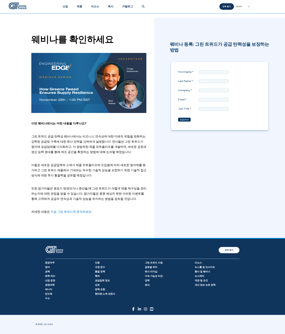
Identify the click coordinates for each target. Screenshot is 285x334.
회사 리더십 (151, 271)
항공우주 (50, 262)
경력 (147, 280)
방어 (47, 267)
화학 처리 (50, 276)
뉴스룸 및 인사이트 (205, 267)
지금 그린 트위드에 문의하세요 (71, 211)
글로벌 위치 (151, 267)
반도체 (48, 293)
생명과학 (50, 284)
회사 (110, 6)
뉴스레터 (199, 276)
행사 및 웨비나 (202, 271)
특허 (97, 276)
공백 (47, 271)
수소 (47, 298)
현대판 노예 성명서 (105, 293)
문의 (147, 284)
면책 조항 (100, 289)
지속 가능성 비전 (154, 276)
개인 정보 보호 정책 (205, 284)
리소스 (95, 6)
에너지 (48, 289)
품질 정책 (100, 271)
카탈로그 (127, 6)
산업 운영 (50, 280)
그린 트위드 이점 (154, 262)
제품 (79, 6)
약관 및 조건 (201, 280)
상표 (97, 284)
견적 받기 (227, 6)
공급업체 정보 (102, 280)
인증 (97, 262)
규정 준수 (100, 267)
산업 (65, 6)
